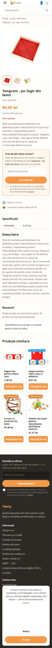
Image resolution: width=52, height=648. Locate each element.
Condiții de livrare (12, 539)
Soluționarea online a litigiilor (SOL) (21, 568)
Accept (26, 639)
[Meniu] (5, 3)
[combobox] (22, 10)
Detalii (26, 602)
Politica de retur (11, 544)
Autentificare (9, 584)
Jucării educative (18, 18)
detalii (30, 191)
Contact (6, 572)
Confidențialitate (11, 549)
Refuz (26, 631)
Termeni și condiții (12, 535)
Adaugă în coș (14, 386)
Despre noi (8, 530)
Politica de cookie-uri (13, 553)
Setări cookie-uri (11, 558)
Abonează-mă (26, 483)
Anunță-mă (26, 180)
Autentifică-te (12, 324)
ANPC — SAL (9, 563)
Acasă (5, 18)
